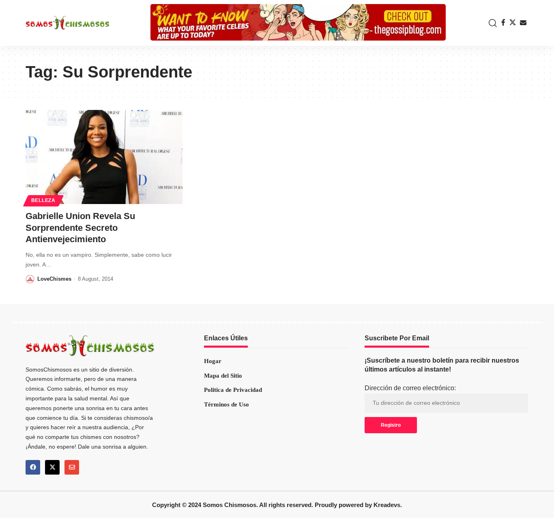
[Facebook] (503, 22)
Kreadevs (387, 504)
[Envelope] (71, 467)
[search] (491, 23)
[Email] (523, 22)
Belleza (43, 200)
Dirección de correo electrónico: (410, 388)
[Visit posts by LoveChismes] (30, 279)
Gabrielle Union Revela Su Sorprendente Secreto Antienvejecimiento (80, 227)
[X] (512, 22)
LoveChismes (54, 279)
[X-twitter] (52, 467)
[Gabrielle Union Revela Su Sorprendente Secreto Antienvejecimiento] (104, 157)
